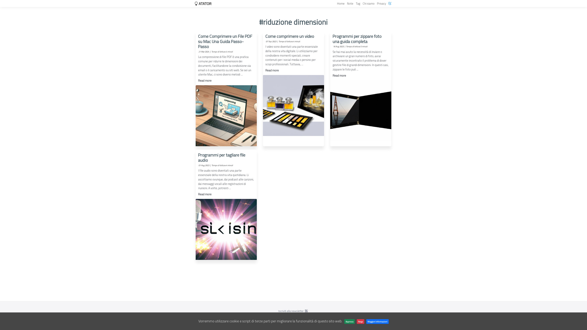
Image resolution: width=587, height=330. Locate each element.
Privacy (381, 3)
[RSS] (306, 311)
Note (350, 3)
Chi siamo (369, 3)
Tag (358, 3)
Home (341, 3)
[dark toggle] (389, 3)
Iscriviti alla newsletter (291, 311)
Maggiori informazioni (377, 321)
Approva (349, 321)
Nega (360, 321)
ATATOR (205, 3)
